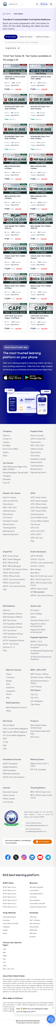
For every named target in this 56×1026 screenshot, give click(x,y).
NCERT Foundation (10, 764)
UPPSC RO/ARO (36, 556)
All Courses (34, 610)
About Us (6, 436)
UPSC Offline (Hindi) (38, 504)
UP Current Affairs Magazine (14, 735)
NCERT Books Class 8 (9, 894)
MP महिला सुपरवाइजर (37, 592)
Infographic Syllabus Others (38, 907)
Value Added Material (36, 894)
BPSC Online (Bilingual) (12, 559)
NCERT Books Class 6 (9, 887)
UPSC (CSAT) (35, 534)
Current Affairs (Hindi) (39, 518)
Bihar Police (34, 573)
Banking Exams (36, 469)
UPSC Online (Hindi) (38, 497)
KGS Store (34, 737)
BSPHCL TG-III (36, 642)
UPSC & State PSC (38, 439)
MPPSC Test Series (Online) (14, 586)
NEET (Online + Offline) (39, 674)
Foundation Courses (38, 459)
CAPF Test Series (10, 637)
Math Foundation (9, 770)
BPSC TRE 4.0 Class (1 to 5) (40, 579)
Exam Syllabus (36, 614)
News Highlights (35, 900)
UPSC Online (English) (39, 501)
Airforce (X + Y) (9, 647)
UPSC (4, 949)
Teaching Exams (36, 466)
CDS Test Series (9, 630)
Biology (9, 681)
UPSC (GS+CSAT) (37, 531)
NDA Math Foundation (11, 774)
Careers (6, 442)
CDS (5, 749)
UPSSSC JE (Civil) (37, 559)
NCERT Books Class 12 (10, 907)
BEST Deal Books (35, 923)
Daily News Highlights (36, 887)
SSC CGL (34, 694)
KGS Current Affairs (10, 449)
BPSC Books (33, 933)
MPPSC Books (34, 930)
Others (5, 933)
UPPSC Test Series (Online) (14, 579)
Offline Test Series (42, 37)
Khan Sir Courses (37, 436)
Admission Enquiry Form (39, 620)
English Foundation (10, 767)
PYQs (32, 541)
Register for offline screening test (38, 631)
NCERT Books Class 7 (9, 890)
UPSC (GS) (34, 528)
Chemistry (10, 677)
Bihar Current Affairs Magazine (15, 732)
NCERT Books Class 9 (9, 897)
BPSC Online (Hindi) (10, 556)
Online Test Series (26, 37)
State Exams (35, 442)
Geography (10, 691)
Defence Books (34, 927)
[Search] (37, 4)
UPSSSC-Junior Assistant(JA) (41, 563)
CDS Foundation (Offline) (12, 624)
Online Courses (9, 795)
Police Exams (35, 452)
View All (6, 483)
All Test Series (11, 37)
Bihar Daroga (35, 569)
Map (8, 698)
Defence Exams (36, 449)
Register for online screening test (37, 625)
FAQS (5, 456)
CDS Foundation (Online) (12, 627)
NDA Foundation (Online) (12, 614)
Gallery (6, 452)
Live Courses (8, 802)
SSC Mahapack (36, 701)
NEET (5, 739)
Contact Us (7, 439)
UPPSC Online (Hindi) (11, 573)
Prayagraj (6, 476)
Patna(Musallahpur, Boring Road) (15, 473)
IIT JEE (5, 742)
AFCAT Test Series (10, 644)
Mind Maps (33, 897)
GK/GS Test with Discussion (13, 777)
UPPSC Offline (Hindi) (11, 576)
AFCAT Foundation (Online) (13, 640)
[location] (22, 812)
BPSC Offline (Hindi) (10, 563)
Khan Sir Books (8, 725)
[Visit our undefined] (16, 857)
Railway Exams (36, 462)
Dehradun (7, 479)
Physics (9, 674)
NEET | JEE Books (35, 920)
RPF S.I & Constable (38, 770)
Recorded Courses (10, 792)
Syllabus (5, 930)
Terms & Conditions (33, 1023)
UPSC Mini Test (36, 538)
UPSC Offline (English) (39, 508)
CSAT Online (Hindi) (38, 511)
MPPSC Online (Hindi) (11, 583)
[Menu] (51, 4)
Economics (10, 688)
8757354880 (44, 842)
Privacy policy (21, 1023)
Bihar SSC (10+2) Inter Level (41, 576)
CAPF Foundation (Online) (13, 634)
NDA (4, 745)
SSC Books (33, 937)
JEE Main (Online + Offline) (40, 677)
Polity (8, 684)
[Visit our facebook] (8, 857)
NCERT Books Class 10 (10, 900)
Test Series (35, 524)
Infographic (6, 927)
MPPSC (5, 956)
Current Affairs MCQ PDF (37, 903)
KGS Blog (6, 445)
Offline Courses (9, 799)
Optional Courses (37, 514)
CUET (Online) (36, 687)
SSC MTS (34, 698)
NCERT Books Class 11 (9, 903)
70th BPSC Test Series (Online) (15, 569)
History (9, 694)
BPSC (4, 952)
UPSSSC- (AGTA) (37, 566)
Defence (6, 610)
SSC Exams (35, 456)
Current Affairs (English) (39, 521)
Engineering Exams (38, 472)
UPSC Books (33, 917)
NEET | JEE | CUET (37, 445)
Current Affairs (34, 890)
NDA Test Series (9, 620)
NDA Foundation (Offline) (12, 617)
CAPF (4, 966)
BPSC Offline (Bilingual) (12, 566)
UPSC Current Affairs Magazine (15, 729)
